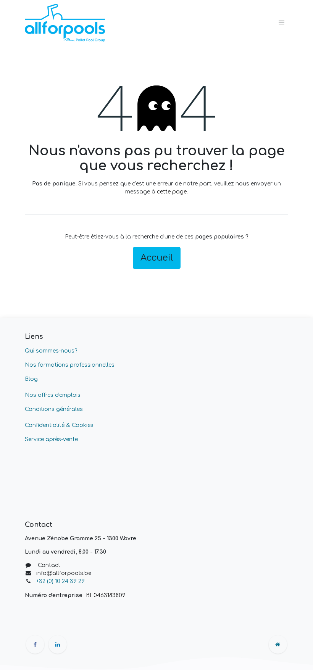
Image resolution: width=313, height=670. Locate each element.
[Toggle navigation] (282, 23)
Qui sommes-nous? (51, 351)
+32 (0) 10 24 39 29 (61, 581)
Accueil (156, 258)
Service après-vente (51, 439)
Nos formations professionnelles (70, 365)
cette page (172, 192)
